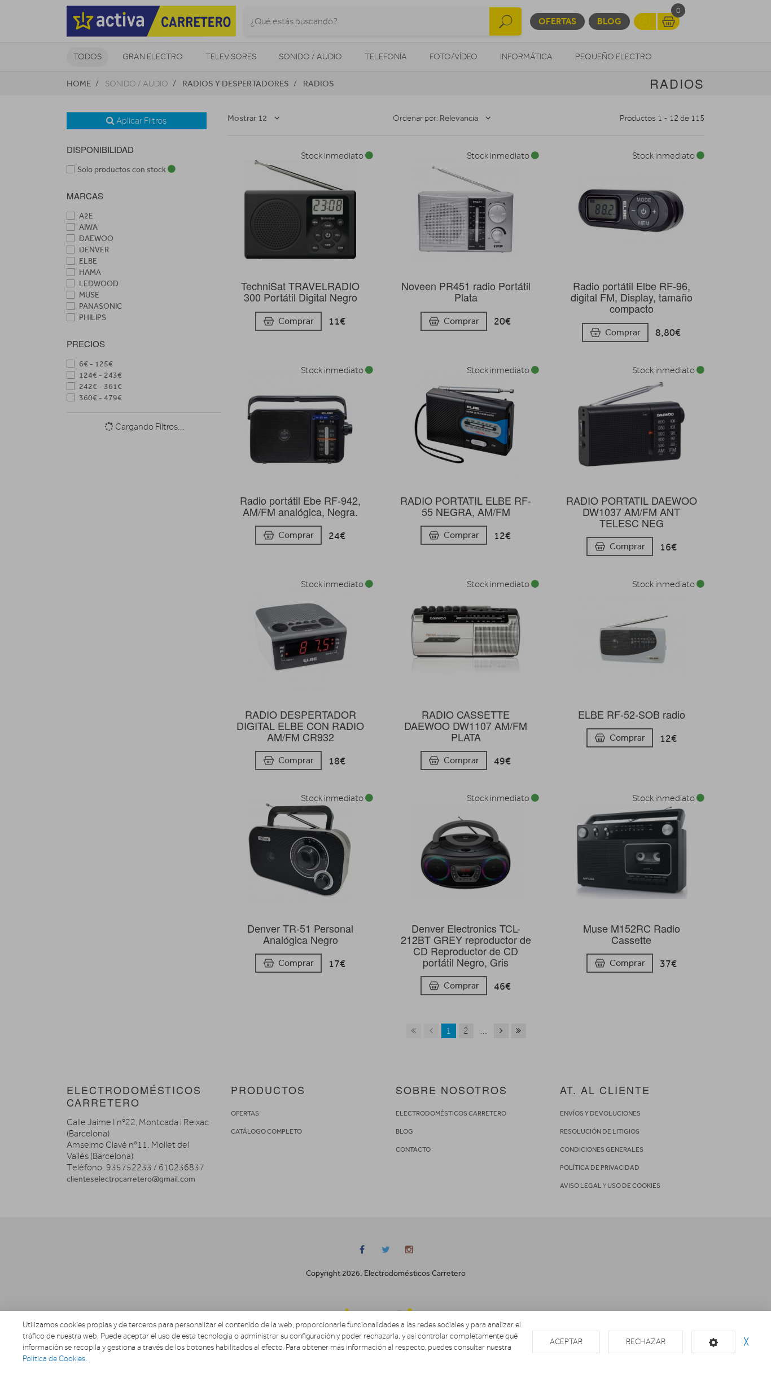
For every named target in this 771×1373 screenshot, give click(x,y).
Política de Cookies (54, 1358)
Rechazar (645, 1341)
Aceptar (566, 1341)
